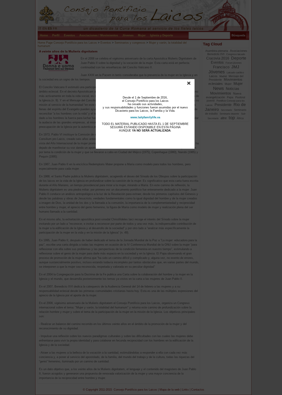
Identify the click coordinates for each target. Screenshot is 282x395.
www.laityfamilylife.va (145, 117)
